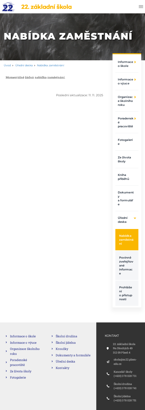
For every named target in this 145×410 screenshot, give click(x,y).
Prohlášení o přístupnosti (125, 293)
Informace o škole (125, 64)
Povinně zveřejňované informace (126, 265)
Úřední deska (123, 220)
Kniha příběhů (123, 177)
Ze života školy (124, 159)
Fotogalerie (125, 142)
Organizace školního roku (125, 101)
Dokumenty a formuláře (126, 198)
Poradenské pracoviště (125, 122)
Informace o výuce (125, 81)
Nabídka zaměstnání (126, 239)
